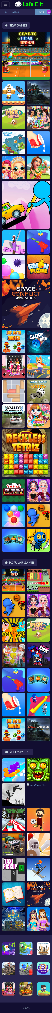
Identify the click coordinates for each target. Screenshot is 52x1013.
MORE (40, 11)
